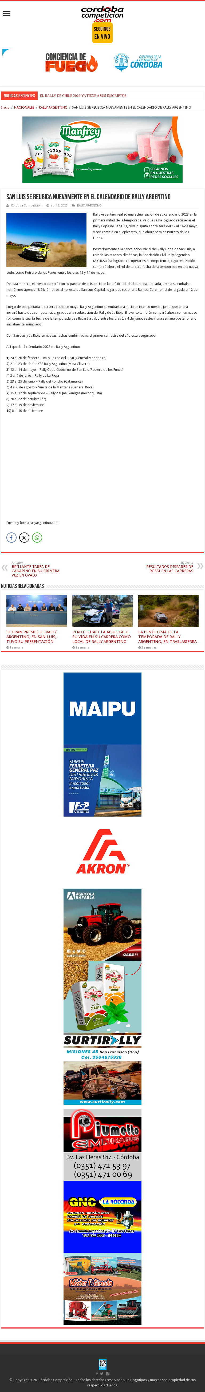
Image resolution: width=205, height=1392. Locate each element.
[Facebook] (96, 1373)
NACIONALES (24, 107)
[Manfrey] (102, 149)
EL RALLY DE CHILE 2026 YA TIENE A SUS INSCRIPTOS (83, 96)
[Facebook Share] (11, 537)
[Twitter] (102, 1373)
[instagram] (107, 1373)
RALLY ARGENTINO (53, 107)
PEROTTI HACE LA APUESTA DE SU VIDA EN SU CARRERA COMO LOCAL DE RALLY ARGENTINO (101, 637)
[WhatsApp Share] (37, 537)
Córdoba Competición (26, 205)
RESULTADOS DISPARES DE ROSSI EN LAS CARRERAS (169, 567)
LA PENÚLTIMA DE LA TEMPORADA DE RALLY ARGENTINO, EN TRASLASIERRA (167, 637)
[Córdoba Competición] (102, 13)
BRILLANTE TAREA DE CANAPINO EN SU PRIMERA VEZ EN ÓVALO (36, 569)
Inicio (5, 107)
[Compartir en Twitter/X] (24, 537)
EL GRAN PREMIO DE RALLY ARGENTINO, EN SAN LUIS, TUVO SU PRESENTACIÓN (31, 637)
